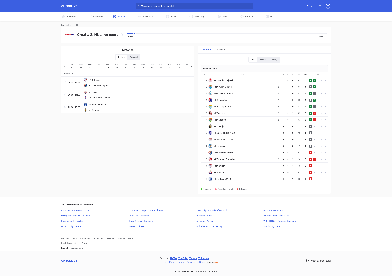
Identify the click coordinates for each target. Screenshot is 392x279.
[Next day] (191, 66)
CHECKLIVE (69, 6)
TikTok (173, 258)
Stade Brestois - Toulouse (141, 221)
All (253, 59)
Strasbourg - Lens (271, 226)
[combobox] (309, 6)
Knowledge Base (196, 262)
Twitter (193, 258)
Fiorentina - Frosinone (139, 215)
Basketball (85, 238)
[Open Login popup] (328, 6)
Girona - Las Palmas (273, 210)
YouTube (183, 258)
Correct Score (80, 243)
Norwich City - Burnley (71, 226)
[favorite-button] (121, 35)
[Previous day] (64, 66)
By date (121, 57)
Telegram (203, 258)
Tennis (75, 238)
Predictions (66, 243)
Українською (77, 248)
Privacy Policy (168, 262)
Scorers (220, 49)
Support (181, 262)
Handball (121, 238)
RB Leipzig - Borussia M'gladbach (211, 210)
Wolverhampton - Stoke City (209, 226)
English (64, 248)
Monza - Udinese (136, 226)
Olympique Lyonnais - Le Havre (75, 215)
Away (274, 59)
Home (263, 59)
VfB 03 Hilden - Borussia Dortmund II (280, 221)
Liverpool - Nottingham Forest (75, 210)
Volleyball (109, 238)
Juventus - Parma (204, 221)
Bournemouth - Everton (72, 221)
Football (65, 25)
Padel (130, 238)
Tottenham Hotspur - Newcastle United (147, 210)
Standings (205, 49)
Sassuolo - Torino (204, 215)
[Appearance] (320, 6)
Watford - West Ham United (276, 215)
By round (134, 57)
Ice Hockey (97, 238)
